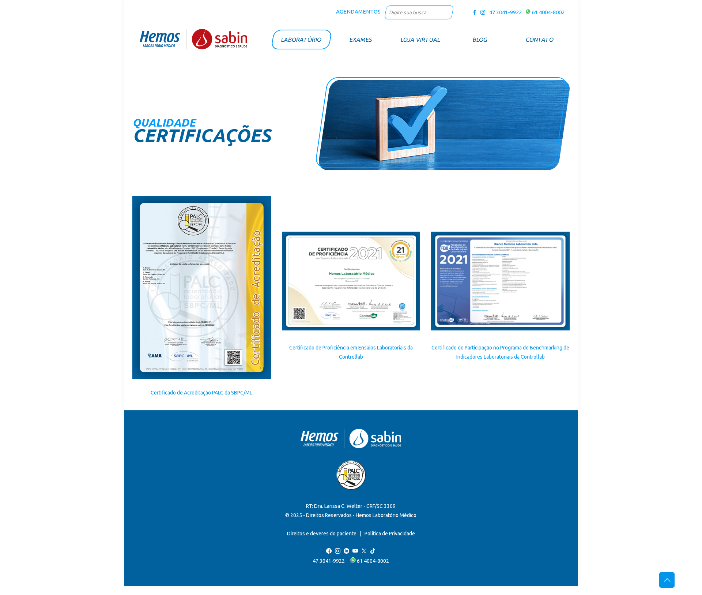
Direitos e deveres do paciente (321, 533)
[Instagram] (483, 12)
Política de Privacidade (390, 533)
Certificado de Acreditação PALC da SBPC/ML (201, 393)
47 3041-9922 (504, 12)
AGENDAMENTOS (358, 11)
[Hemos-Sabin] (193, 38)
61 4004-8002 (548, 12)
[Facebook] (475, 12)
